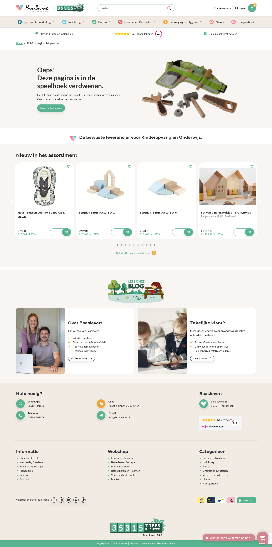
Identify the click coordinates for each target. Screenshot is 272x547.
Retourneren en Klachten (125, 470)
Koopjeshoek (246, 22)
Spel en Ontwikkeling (37, 22)
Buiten (102, 22)
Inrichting (74, 22)
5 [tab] (133, 245)
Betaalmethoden (120, 466)
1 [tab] (117, 245)
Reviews (24, 474)
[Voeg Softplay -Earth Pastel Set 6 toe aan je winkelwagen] (188, 232)
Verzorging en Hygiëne (183, 22)
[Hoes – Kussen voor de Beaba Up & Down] (44, 186)
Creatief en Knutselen (138, 22)
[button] (138, 34)
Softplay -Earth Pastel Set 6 (158, 212)
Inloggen (240, 8)
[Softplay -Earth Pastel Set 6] (166, 186)
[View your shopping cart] (251, 8)
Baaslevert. (122, 543)
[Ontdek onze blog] (136, 291)
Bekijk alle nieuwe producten (133, 252)
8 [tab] (146, 245)
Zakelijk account (201, 358)
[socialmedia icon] (54, 500)
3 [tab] (125, 245)
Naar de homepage (51, 108)
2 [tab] (121, 245)
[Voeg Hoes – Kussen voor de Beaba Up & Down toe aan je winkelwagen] (66, 232)
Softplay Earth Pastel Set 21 (97, 212)
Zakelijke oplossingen (32, 466)
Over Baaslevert (29, 457)
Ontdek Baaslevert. (80, 358)
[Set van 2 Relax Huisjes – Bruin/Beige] (227, 186)
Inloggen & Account (122, 457)
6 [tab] (138, 245)
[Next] (261, 202)
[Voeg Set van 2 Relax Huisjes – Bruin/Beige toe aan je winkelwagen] (249, 232)
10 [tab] (154, 245)
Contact (24, 479)
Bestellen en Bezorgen (123, 462)
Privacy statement (166, 543)
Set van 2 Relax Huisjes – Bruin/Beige (226, 212)
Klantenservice (222, 8)
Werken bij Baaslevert (32, 462)
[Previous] (11, 202)
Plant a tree (26, 470)
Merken (115, 479)
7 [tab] (142, 245)
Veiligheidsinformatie (123, 474)
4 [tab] (129, 245)
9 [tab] (150, 245)
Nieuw (220, 22)
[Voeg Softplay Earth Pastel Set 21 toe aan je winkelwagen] (127, 232)
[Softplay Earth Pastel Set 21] (105, 186)
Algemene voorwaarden (142, 543)
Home (19, 43)
